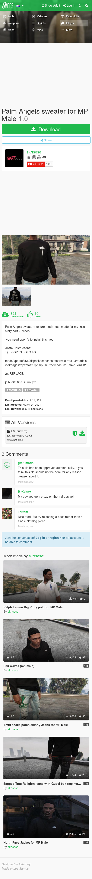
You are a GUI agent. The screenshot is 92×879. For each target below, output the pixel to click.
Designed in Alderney (16, 864)
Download (49, 129)
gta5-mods (26, 463)
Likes (38, 316)
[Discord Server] (44, 157)
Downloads (17, 316)
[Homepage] (29, 157)
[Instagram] (34, 157)
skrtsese (34, 152)
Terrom (23, 512)
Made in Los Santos (15, 868)
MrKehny (24, 491)
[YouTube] (39, 157)
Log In (40, 537)
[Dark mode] (80, 5)
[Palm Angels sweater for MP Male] (46, 260)
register (55, 537)
